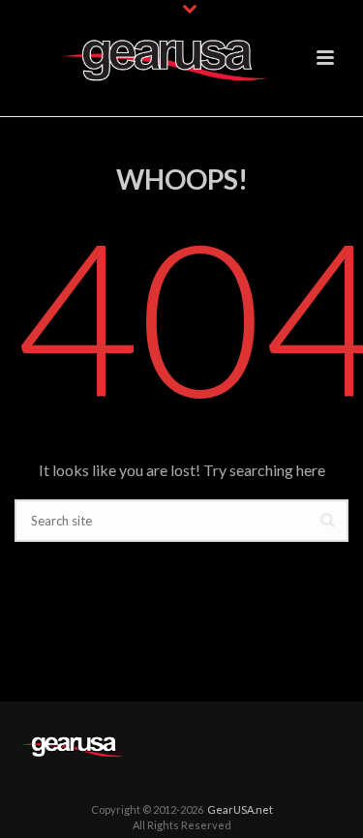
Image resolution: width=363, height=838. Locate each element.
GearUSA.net (240, 809)
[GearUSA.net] (72, 743)
